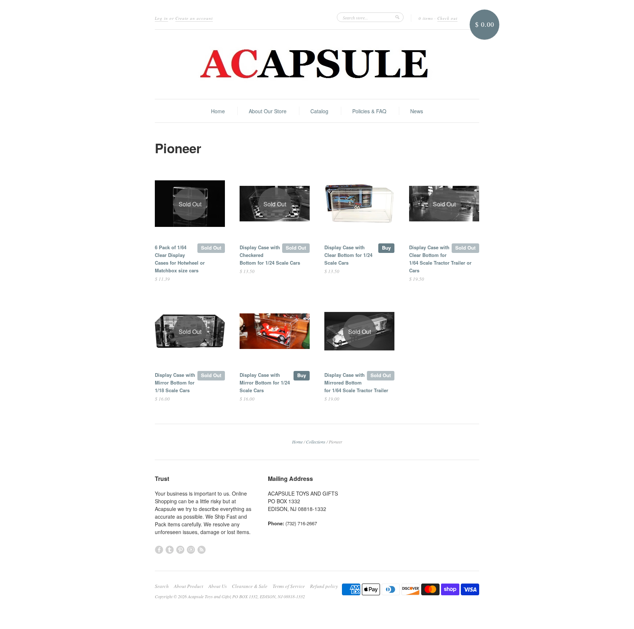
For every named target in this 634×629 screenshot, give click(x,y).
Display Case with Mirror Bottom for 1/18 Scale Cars (175, 382)
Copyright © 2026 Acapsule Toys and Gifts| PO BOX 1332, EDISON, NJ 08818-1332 (230, 596)
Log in (161, 18)
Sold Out (211, 247)
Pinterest (180, 549)
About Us (217, 586)
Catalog (319, 111)
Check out (447, 18)
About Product (188, 586)
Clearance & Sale (249, 586)
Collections (315, 442)
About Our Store (268, 111)
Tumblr (169, 549)
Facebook (159, 549)
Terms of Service (289, 586)
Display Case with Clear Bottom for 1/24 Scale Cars (348, 255)
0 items (426, 18)
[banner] (317, 64)
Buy (386, 247)
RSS (201, 549)
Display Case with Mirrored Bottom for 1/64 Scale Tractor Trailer (356, 382)
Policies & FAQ (369, 111)
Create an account (194, 18)
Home (218, 111)
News (416, 111)
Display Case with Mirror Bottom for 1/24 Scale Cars (265, 382)
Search (162, 586)
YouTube (191, 549)
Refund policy (324, 586)
